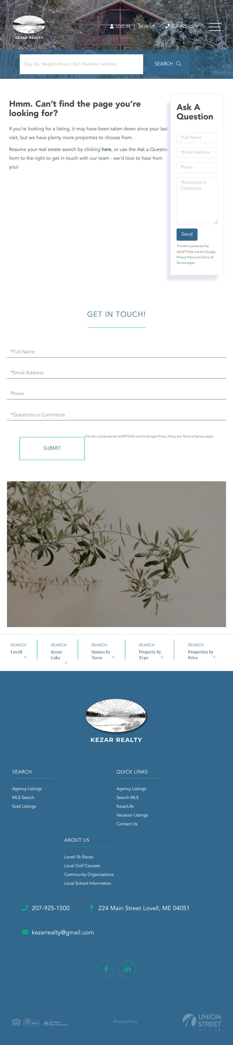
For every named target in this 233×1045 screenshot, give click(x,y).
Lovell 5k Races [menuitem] (78, 857)
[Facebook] (106, 969)
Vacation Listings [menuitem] (132, 815)
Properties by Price (201, 654)
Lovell (16, 652)
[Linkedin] (127, 969)
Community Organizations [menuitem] (89, 875)
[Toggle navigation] (215, 27)
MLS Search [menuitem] (23, 798)
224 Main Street (143, 909)
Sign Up (146, 27)
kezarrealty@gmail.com (63, 933)
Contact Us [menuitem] (126, 824)
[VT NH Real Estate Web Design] (202, 1022)
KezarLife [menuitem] (125, 807)
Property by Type (150, 654)
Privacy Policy (186, 257)
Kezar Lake (56, 654)
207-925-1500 (184, 27)
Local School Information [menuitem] (87, 884)
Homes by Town (101, 654)
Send (187, 234)
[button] (168, 64)
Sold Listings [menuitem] (24, 807)
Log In (122, 27)
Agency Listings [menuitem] (27, 789)
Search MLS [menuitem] (127, 798)
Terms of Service (194, 436)
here (106, 149)
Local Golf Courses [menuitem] (82, 866)
